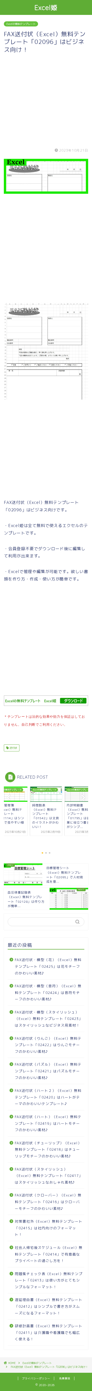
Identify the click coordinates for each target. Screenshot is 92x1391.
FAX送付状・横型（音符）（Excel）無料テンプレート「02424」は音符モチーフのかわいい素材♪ (48, 992)
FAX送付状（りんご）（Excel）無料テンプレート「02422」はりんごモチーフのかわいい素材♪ (48, 1045)
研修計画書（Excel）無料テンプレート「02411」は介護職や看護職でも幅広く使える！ (49, 1332)
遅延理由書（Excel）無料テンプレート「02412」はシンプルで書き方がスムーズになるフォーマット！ (49, 1306)
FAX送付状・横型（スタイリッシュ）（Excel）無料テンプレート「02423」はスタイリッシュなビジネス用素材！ (49, 1019)
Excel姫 (46, 7)
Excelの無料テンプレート (21, 24)
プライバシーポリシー (36, 1378)
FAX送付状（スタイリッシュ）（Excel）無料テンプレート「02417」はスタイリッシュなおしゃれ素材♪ (49, 1176)
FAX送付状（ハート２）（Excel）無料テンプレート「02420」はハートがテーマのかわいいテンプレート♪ (48, 1097)
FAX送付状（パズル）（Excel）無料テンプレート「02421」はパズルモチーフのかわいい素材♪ (48, 1071)
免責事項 (64, 1378)
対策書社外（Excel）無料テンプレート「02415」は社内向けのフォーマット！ (49, 1228)
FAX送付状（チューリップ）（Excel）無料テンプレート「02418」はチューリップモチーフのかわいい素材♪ (48, 1149)
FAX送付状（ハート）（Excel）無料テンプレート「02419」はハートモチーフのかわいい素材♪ (48, 1123)
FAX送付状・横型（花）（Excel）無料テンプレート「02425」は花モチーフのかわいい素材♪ (48, 966)
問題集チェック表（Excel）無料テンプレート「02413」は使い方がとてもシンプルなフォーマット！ (49, 1280)
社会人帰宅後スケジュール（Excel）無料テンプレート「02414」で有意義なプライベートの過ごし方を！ (49, 1254)
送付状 (13, 748)
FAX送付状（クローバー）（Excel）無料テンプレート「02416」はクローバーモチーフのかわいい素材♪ (48, 1202)
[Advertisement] (46, 99)
